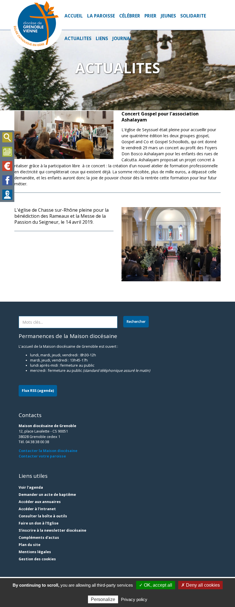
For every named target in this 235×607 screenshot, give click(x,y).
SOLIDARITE (193, 16)
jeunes (168, 16)
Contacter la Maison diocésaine (48, 450)
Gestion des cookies (37, 559)
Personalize (103, 599)
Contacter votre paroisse (42, 456)
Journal (122, 39)
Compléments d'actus (39, 537)
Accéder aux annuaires (40, 501)
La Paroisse (101, 16)
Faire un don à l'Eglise (38, 523)
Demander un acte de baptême (47, 494)
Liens (102, 39)
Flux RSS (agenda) (38, 390)
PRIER (150, 16)
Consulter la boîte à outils (43, 516)
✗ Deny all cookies (200, 585)
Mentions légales (35, 551)
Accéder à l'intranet (37, 508)
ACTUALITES (77, 39)
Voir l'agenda (31, 487)
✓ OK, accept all (155, 585)
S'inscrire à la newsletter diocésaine (52, 530)
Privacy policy (134, 599)
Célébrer (129, 16)
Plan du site (29, 544)
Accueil (73, 16)
